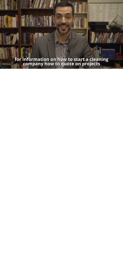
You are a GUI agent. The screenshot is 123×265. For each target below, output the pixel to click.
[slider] (55, 64)
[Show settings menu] (105, 64)
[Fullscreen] (117, 64)
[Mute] (93, 64)
